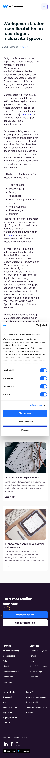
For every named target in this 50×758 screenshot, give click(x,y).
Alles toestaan (25, 413)
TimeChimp (27, 114)
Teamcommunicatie (11, 671)
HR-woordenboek (10, 707)
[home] (13, 6)
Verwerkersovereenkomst (37, 707)
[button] (44, 6)
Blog (4, 702)
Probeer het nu (25, 614)
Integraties (7, 682)
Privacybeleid (32, 702)
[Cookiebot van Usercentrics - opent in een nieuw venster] (36, 325)
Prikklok (6, 666)
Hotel (32, 661)
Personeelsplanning (11, 650)
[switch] (43, 378)
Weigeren (25, 430)
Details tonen (36, 405)
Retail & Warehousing (38, 666)
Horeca (33, 656)
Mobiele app (8, 677)
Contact (29, 712)
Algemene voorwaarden (36, 697)
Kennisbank (7, 697)
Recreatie (34, 677)
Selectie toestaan (25, 421)
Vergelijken (7, 712)
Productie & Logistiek (39, 650)
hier (10, 235)
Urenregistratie (9, 656)
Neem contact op (25, 622)
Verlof (5, 661)
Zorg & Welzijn (36, 671)
